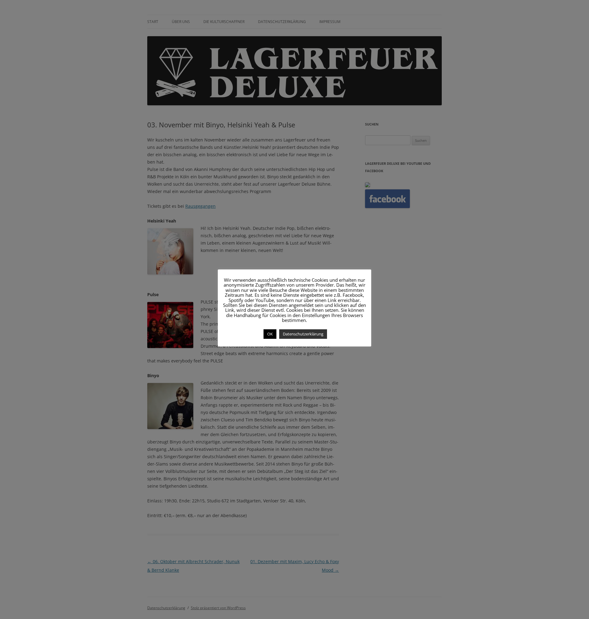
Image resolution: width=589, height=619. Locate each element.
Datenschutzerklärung (303, 334)
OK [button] (270, 334)
